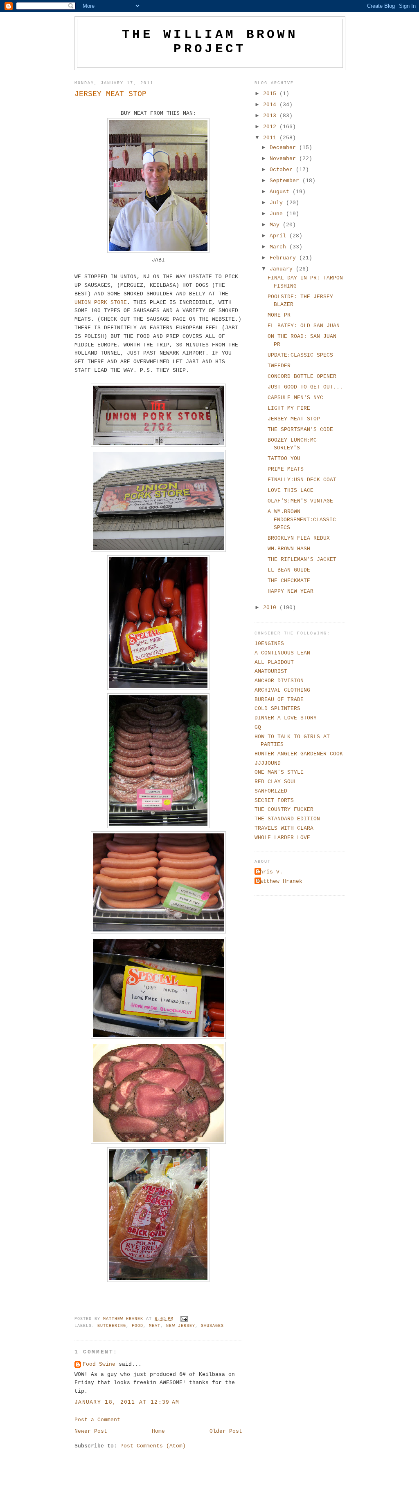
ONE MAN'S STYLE (279, 772)
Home (158, 1431)
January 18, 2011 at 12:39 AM (126, 1402)
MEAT (154, 1326)
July (278, 203)
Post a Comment (97, 1420)
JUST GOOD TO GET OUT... (305, 387)
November (284, 159)
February (284, 258)
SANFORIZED (271, 791)
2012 (271, 127)
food (137, 1326)
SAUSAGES (212, 1326)
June (278, 214)
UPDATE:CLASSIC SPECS (300, 355)
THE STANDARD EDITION (287, 819)
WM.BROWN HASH (289, 549)
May (276, 225)
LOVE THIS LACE (290, 490)
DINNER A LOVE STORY (286, 718)
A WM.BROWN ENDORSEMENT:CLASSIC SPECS (302, 520)
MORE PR (279, 315)
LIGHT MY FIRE (289, 408)
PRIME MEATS (286, 469)
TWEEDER (279, 366)
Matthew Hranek (279, 881)
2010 (271, 608)
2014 (271, 105)
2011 (271, 138)
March (279, 247)
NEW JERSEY (180, 1326)
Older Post (226, 1431)
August (281, 192)
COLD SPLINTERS (277, 709)
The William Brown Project (210, 41)
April (279, 236)
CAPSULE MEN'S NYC (295, 398)
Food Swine (99, 1364)
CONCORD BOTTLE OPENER (302, 376)
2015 (271, 94)
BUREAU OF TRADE (279, 700)
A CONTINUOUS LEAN (282, 653)
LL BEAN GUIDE (289, 570)
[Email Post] (184, 1319)
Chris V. (270, 872)
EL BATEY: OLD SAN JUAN (304, 326)
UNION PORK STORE (100, 302)
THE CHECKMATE (289, 581)
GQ (258, 727)
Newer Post (90, 1431)
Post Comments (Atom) (153, 1446)
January (283, 269)
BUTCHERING (111, 1326)
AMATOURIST (271, 671)
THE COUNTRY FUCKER (284, 809)
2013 (271, 116)
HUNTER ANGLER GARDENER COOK (299, 754)
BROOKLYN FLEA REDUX (299, 538)
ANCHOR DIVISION (279, 681)
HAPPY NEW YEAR (290, 591)
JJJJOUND (268, 763)
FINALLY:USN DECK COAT (302, 480)
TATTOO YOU (284, 459)
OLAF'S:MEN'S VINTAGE (300, 501)
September (286, 181)
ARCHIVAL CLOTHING (282, 690)
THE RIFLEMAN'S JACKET (302, 559)
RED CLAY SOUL (276, 782)
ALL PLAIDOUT (274, 662)
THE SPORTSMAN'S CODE (300, 430)
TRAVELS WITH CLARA (284, 828)
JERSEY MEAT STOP (294, 419)
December (284, 148)
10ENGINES (269, 644)
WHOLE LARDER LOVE (282, 838)
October (283, 170)
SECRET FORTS (274, 800)
